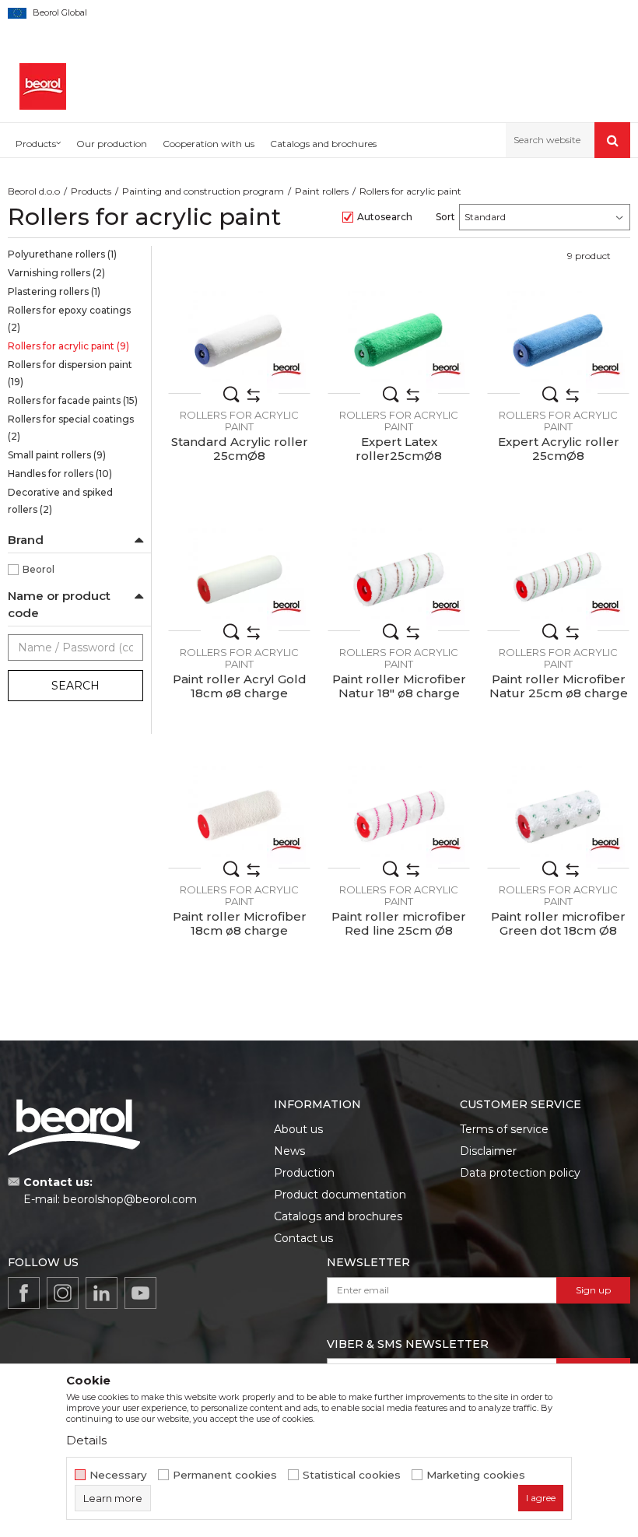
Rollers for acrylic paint (68, 346)
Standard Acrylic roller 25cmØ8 (239, 449)
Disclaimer (488, 1151)
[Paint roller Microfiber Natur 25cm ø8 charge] (558, 579)
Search (75, 686)
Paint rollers (322, 191)
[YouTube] (140, 1293)
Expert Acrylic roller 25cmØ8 (558, 449)
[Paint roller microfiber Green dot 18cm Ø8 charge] (558, 817)
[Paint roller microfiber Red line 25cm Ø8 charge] (399, 817)
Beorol (38, 569)
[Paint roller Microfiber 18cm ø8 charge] (239, 817)
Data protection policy (520, 1173)
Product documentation (340, 1195)
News (289, 1151)
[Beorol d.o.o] (42, 86)
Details (86, 1440)
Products (91, 191)
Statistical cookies (352, 1475)
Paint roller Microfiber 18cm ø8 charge (240, 924)
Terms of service (504, 1129)
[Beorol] (286, 369)
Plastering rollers (54, 291)
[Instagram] (62, 1293)
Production (304, 1173)
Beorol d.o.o (34, 191)
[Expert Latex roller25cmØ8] (399, 342)
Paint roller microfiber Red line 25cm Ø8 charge (398, 931)
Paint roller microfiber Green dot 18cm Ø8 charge (558, 931)
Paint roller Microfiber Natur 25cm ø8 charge (558, 686)
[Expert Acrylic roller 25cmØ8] (558, 342)
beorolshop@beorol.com (130, 1199)
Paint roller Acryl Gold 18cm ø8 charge (240, 686)
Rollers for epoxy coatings (69, 318)
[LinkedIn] (101, 1293)
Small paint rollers (57, 455)
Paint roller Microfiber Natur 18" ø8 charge (399, 686)
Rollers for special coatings (71, 427)
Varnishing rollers (56, 273)
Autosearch (384, 217)
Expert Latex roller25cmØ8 (399, 449)
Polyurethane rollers (62, 254)
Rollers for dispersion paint (70, 373)
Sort (445, 217)
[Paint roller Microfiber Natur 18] (399, 579)
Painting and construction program (203, 191)
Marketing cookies (475, 1475)
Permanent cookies (225, 1475)
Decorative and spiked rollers (60, 500)
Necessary (118, 1475)
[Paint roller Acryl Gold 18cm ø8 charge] (239, 579)
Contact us (303, 1238)
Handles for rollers (60, 473)
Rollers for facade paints (73, 400)
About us (298, 1129)
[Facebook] (24, 1293)
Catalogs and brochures (338, 1216)
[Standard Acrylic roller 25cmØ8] (239, 342)
